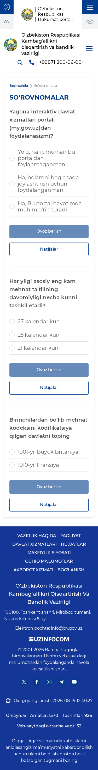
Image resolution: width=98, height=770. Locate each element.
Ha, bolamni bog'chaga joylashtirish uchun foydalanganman (48, 183)
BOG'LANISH (70, 569)
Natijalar (49, 249)
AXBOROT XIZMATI (33, 569)
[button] (90, 7)
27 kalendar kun (39, 321)
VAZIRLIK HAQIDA (36, 535)
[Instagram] (49, 682)
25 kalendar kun (39, 335)
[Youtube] (74, 682)
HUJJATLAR (73, 544)
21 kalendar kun (38, 348)
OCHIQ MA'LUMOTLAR (49, 561)
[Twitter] (24, 682)
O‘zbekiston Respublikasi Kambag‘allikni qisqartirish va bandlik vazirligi (49, 594)
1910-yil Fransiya (38, 465)
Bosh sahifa (18, 86)
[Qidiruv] (20, 62)
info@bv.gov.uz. (67, 628)
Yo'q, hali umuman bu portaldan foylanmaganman (46, 158)
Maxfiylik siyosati (49, 552)
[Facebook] (36, 682)
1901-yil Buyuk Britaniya (48, 452)
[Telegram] (61, 682)
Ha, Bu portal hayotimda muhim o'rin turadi (50, 206)
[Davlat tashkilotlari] (7, 7)
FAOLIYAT (70, 535)
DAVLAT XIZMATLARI (34, 544)
